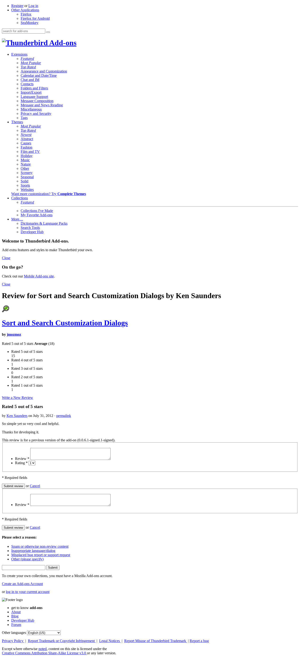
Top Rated (28, 67)
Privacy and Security (36, 114)
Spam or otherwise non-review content (39, 546)
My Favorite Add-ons (36, 215)
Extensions (19, 54)
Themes (17, 122)
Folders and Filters (34, 88)
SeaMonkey (29, 23)
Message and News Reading (42, 105)
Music (25, 160)
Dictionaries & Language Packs (44, 223)
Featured (27, 59)
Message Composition (37, 101)
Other (25, 168)
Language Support (34, 97)
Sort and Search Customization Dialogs (65, 323)
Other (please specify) (27, 559)
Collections (19, 198)
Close (6, 258)
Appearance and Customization (44, 71)
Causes (26, 143)
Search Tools (30, 228)
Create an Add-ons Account (22, 584)
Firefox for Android (35, 18)
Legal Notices (110, 641)
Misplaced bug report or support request (40, 555)
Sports (25, 185)
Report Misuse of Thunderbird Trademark (155, 641)
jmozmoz (14, 334)
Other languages (14, 633)
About (16, 612)
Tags (24, 118)
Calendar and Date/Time (39, 75)
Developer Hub (32, 232)
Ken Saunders (17, 416)
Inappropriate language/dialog (33, 551)
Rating (21, 463)
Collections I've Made (37, 211)
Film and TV (30, 152)
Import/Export (31, 92)
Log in (33, 6)
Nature (26, 164)
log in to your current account (27, 592)
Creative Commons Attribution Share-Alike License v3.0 (44, 653)
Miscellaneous (31, 109)
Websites (27, 190)
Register (17, 6)
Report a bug (199, 641)
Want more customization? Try (48, 194)
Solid (24, 181)
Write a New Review (17, 398)
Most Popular (31, 63)
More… (17, 219)
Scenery (27, 173)
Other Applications (25, 10)
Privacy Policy (13, 641)
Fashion (26, 147)
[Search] (48, 32)
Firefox (26, 14)
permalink (63, 416)
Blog (15, 616)
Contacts (27, 84)
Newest (26, 135)
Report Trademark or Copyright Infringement (62, 641)
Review (22, 459)
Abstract (27, 139)
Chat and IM (30, 80)
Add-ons (62, 43)
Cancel (35, 486)
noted (42, 649)
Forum (16, 625)
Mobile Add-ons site (39, 276)
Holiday (27, 156)
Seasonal (27, 177)
